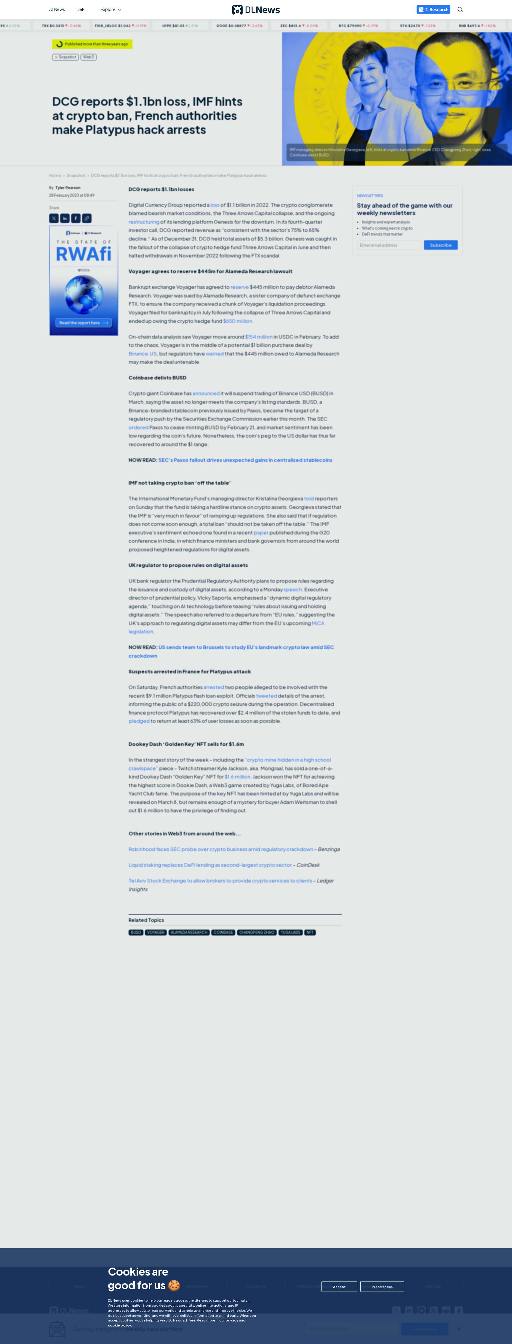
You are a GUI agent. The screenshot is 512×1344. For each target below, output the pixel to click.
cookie (114, 1325)
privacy (231, 1320)
